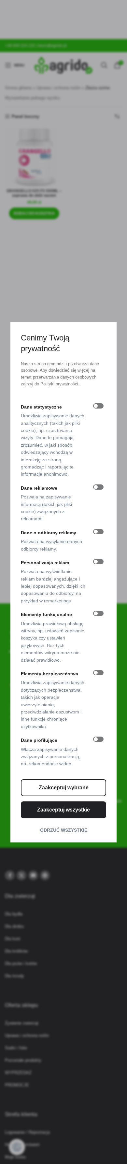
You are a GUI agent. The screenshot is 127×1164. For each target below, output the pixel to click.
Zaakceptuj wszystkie (63, 809)
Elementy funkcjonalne (46, 614)
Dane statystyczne (41, 407)
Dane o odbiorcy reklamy (48, 532)
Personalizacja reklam (45, 562)
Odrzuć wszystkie (63, 830)
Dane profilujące (39, 740)
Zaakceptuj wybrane (64, 787)
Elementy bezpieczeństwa (49, 673)
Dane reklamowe (39, 488)
